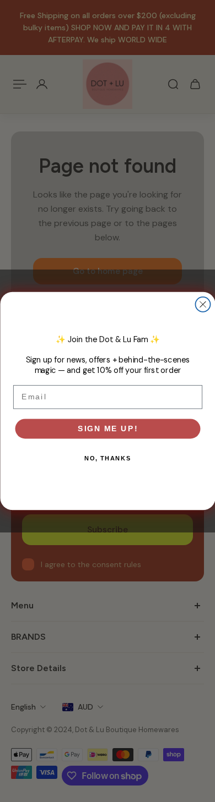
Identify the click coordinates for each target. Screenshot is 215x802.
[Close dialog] (202, 304)
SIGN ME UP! (108, 428)
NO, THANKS (107, 458)
